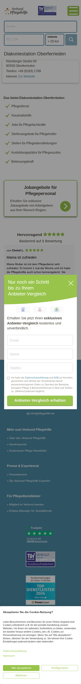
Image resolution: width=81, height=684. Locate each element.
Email (14, 340)
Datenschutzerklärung (37, 377)
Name (14, 354)
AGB (56, 377)
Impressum (9, 655)
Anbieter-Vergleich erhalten (40, 400)
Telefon (15, 368)
